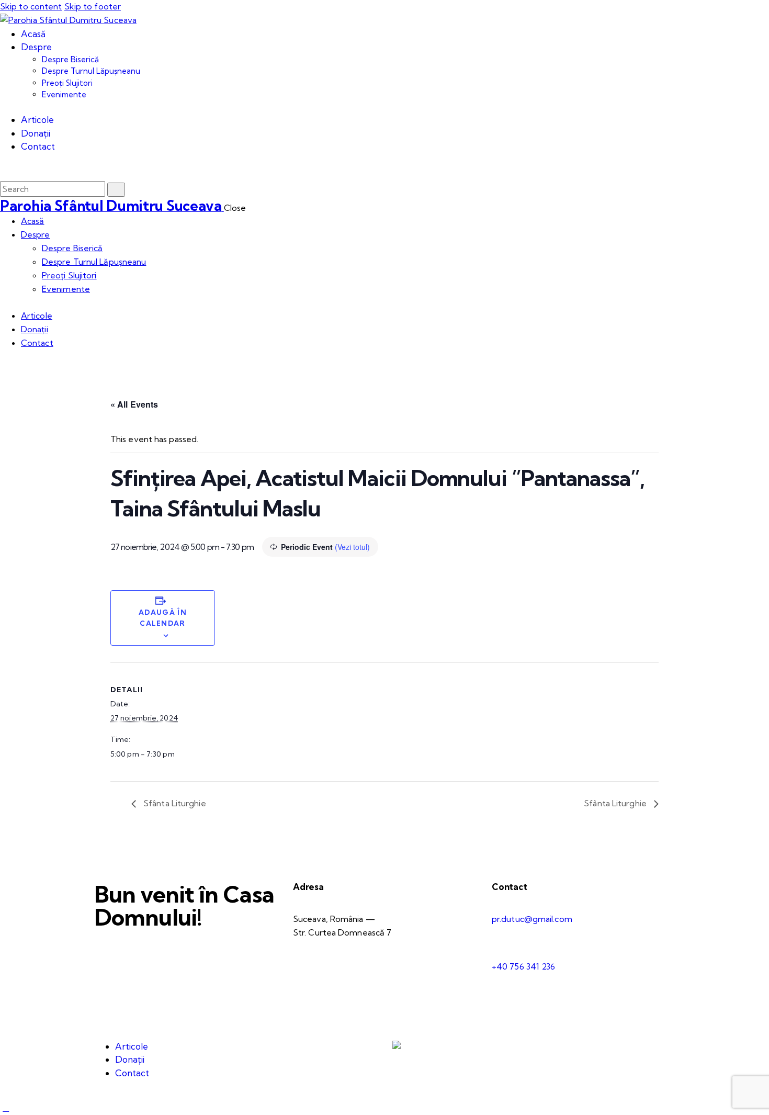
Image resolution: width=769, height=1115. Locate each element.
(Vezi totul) (352, 547)
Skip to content (31, 6)
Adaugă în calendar (163, 617)
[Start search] (116, 190)
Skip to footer (92, 6)
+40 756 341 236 (524, 966)
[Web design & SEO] (396, 1046)
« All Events (134, 404)
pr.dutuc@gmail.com (532, 919)
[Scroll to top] (6, 1107)
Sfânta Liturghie (173, 803)
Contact (509, 886)
